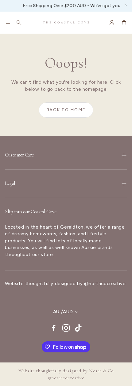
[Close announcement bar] (125, 4)
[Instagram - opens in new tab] (66, 328)
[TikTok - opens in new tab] (78, 328)
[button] (8, 22)
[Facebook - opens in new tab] (53, 328)
